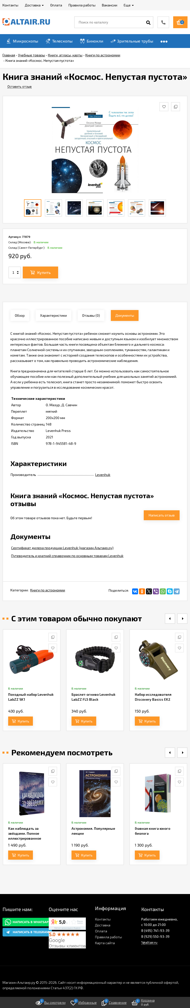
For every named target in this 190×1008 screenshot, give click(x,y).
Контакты (103, 919)
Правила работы (108, 937)
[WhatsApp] (163, 591)
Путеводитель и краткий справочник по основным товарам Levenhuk (67, 556)
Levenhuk (102, 474)
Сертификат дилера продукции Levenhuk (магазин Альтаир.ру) (62, 548)
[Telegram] (177, 591)
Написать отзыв (162, 515)
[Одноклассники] (142, 591)
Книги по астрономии (47, 590)
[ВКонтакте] (135, 591)
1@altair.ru (149, 942)
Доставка (102, 925)
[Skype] (170, 591)
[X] (149, 591)
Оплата (101, 931)
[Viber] (156, 591)
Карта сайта (105, 943)
